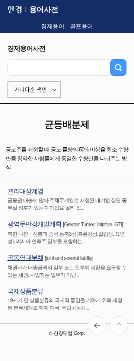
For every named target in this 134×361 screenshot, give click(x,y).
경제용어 (52, 26)
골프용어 (81, 26)
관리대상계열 (25, 190)
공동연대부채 (25, 257)
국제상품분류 (25, 290)
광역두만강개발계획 (34, 223)
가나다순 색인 (30, 89)
